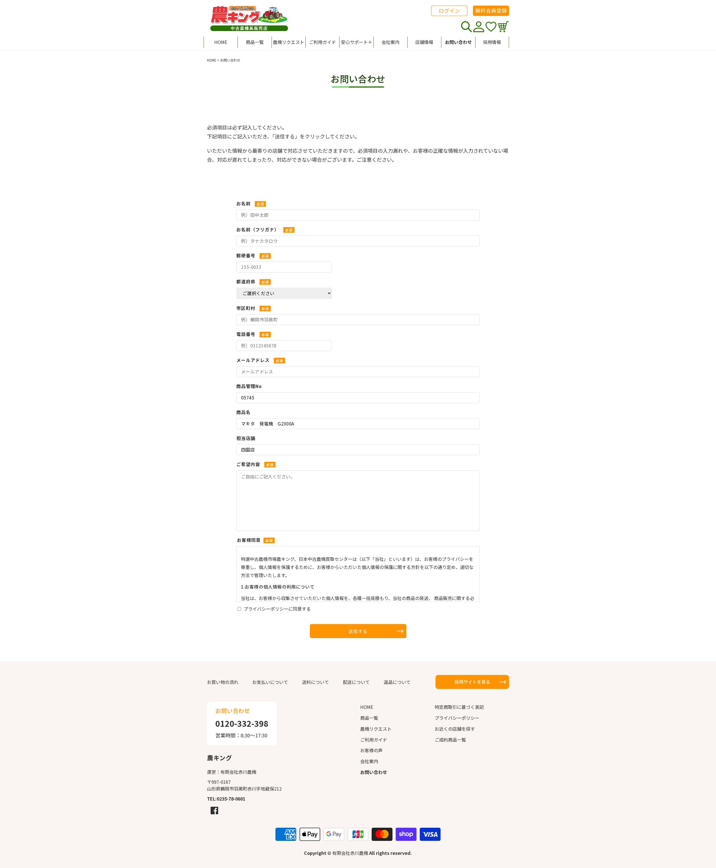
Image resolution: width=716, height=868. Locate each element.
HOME (211, 60)
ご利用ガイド (373, 739)
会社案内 (369, 761)
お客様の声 (371, 750)
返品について (397, 682)
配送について (356, 682)
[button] (356, 42)
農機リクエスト (376, 728)
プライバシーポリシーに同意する (277, 608)
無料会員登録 (491, 10)
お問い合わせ (373, 772)
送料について (315, 682)
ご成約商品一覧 (450, 739)
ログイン (449, 10)
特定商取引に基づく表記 (459, 707)
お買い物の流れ (222, 682)
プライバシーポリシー (457, 717)
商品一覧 (369, 717)
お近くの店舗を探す (455, 728)
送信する (358, 631)
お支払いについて (270, 682)
